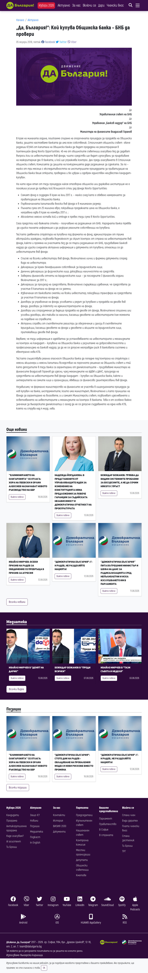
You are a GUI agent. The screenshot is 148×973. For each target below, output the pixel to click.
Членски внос (115, 5)
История (58, 820)
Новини (34, 820)
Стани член (128, 815)
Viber (73, 42)
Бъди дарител (130, 820)
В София (103, 829)
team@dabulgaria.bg (31, 946)
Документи (59, 831)
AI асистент (13, 841)
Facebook (49, 42)
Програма (11, 820)
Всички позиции (18, 787)
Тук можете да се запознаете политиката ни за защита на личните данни (44, 950)
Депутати (82, 860)
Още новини (16, 429)
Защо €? (35, 815)
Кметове (81, 875)
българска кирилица (31, 955)
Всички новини (17, 602)
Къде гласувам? (15, 836)
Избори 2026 (46, 5)
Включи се (89, 5)
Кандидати (12, 815)
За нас (76, 5)
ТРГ (124, 851)
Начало (20, 20)
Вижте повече (17, 497)
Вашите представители (108, 809)
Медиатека (16, 622)
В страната (106, 835)
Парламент (105, 818)
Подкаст (35, 837)
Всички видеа (16, 689)
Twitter (63, 42)
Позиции (13, 709)
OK (44, 967)
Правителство (107, 824)
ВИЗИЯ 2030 (59, 826)
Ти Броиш (11, 847)
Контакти (59, 815)
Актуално (64, 5)
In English (35, 842)
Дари (101, 5)
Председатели (84, 815)
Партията (82, 808)
